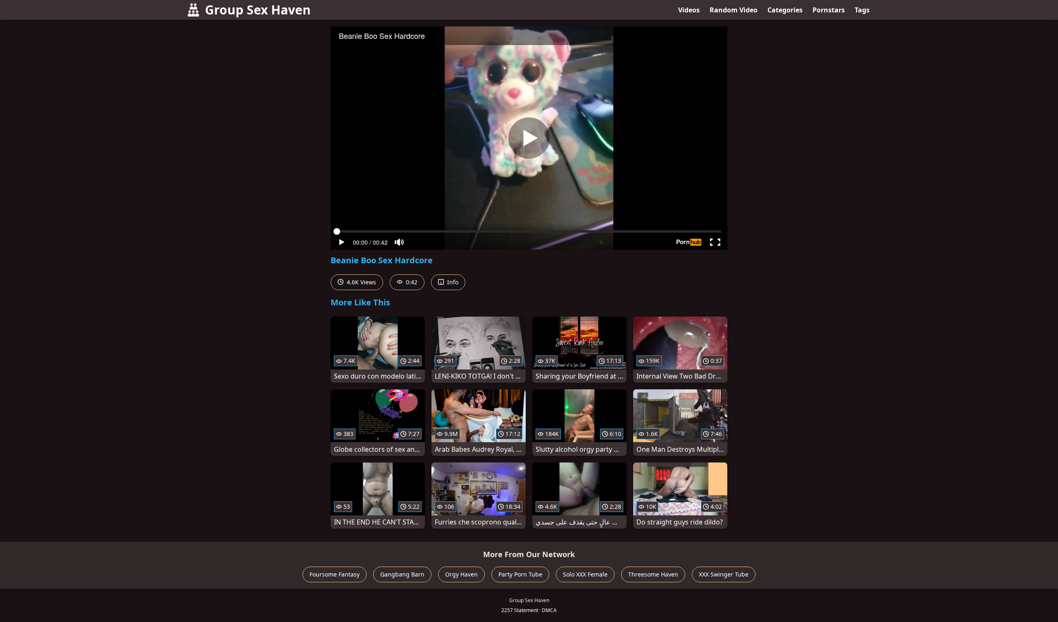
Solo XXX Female (585, 574)
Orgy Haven (461, 574)
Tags (862, 9)
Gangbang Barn (402, 574)
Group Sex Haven (258, 9)
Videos (689, 9)
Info (452, 282)
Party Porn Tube (520, 574)
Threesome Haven (653, 574)
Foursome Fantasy (335, 574)
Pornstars (829, 9)
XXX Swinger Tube (723, 574)
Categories (785, 9)
